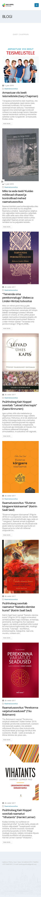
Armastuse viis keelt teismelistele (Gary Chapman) (20, 94)
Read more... (7, 123)
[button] (37, 5)
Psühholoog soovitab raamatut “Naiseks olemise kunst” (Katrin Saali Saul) (18, 606)
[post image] (20, 56)
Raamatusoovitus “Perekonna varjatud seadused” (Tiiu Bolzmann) (20, 711)
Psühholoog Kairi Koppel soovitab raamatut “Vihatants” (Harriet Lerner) (18, 813)
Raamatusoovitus (11, 89)
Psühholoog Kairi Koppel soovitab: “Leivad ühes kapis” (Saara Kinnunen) (19, 405)
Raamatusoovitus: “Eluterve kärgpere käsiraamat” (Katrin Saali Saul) (19, 506)
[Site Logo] (8, 5)
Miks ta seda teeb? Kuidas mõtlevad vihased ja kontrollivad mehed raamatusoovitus (17, 196)
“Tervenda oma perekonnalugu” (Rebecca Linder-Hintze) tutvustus (17, 297)
